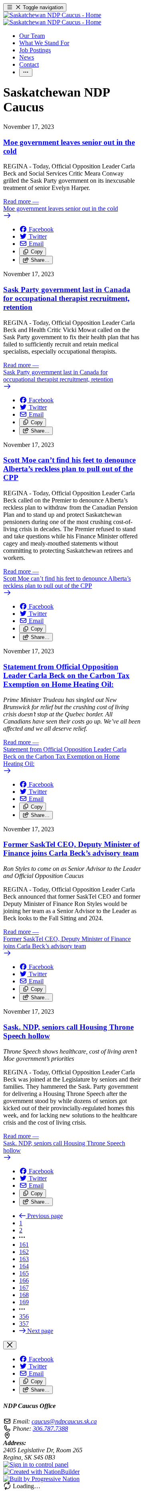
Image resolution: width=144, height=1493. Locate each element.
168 (24, 1294)
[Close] (9, 1345)
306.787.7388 (50, 1428)
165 (24, 1273)
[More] (25, 72)
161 (24, 1244)
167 (24, 1287)
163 (24, 1259)
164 (24, 1266)
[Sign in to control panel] (35, 1464)
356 (24, 1316)
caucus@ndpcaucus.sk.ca (64, 1421)
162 (24, 1251)
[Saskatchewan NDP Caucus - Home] (52, 19)
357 (24, 1323)
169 (24, 1302)
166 (24, 1280)
